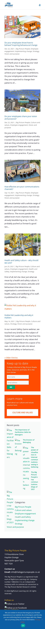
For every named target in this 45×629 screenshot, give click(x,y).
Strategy (36, 51)
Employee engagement (19, 125)
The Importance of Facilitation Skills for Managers (23, 432)
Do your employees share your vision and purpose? (20, 117)
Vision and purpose (12, 54)
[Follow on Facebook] (16, 608)
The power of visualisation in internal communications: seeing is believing (34, 457)
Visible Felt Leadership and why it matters (18, 316)
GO (11, 387)
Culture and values (22, 412)
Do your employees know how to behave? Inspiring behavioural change (20, 43)
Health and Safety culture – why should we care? (21, 261)
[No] (42, 619)
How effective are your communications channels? (21, 187)
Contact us (9, 569)
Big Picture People (23, 49)
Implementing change (23, 51)
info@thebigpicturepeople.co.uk (25, 572)
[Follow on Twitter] (14, 604)
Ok (23, 625)
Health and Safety (23, 517)
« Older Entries (11, 357)
